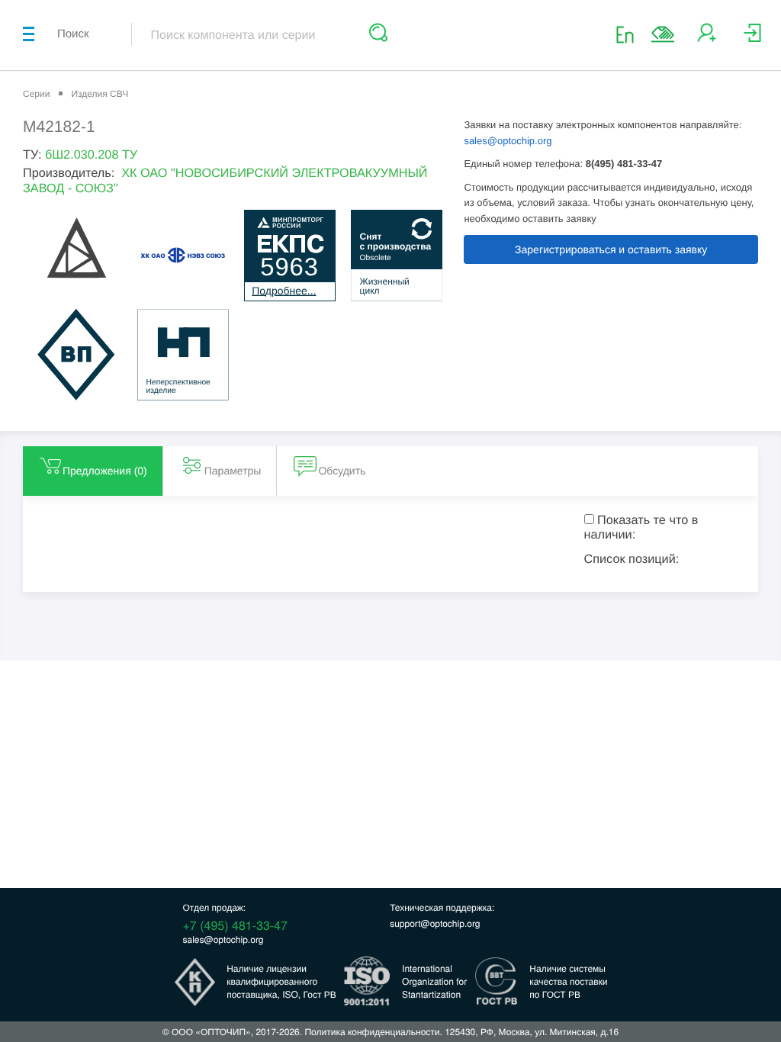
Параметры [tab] (233, 471)
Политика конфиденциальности (371, 1031)
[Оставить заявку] (662, 34)
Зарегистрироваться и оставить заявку (611, 249)
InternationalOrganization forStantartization (434, 981)
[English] (629, 34)
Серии (36, 93)
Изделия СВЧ (99, 93)
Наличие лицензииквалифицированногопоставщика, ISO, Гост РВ (281, 981)
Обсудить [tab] (341, 471)
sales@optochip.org (507, 140)
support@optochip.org (435, 923)
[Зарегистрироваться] (706, 38)
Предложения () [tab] (105, 471)
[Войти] (752, 38)
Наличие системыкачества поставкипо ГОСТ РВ (568, 981)
